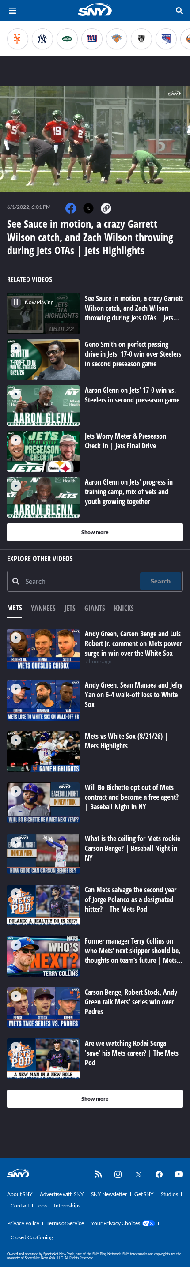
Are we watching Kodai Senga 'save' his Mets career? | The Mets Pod (132, 1053)
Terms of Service (65, 1223)
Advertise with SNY (62, 1194)
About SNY (20, 1194)
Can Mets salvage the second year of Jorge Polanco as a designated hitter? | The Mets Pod (130, 899)
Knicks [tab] (124, 608)
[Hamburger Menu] (12, 10)
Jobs (41, 1205)
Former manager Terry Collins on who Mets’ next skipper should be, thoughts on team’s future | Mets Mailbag (132, 955)
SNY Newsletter (109, 1194)
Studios (169, 1194)
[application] (95, 139)
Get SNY (144, 1194)
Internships (67, 1205)
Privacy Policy (23, 1223)
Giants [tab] (94, 608)
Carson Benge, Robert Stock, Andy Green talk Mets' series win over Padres (131, 1001)
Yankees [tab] (43, 608)
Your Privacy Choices (115, 1223)
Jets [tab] (70, 608)
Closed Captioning (32, 1237)
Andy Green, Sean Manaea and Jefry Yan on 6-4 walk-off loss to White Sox (133, 694)
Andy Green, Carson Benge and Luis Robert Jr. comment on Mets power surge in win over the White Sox (133, 643)
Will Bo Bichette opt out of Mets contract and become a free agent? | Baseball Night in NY (132, 797)
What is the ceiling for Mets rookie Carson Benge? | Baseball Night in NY (132, 848)
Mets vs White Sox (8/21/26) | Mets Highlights (126, 741)
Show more (95, 532)
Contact (20, 1205)
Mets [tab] (14, 608)
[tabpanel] (95, 868)
